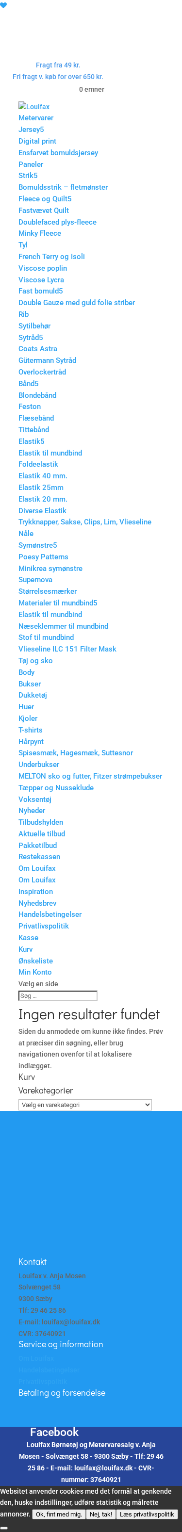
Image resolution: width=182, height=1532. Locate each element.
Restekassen (39, 856)
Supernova (35, 579)
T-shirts (30, 730)
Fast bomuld (38, 291)
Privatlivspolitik (43, 926)
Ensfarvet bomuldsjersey (58, 152)
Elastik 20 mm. (42, 499)
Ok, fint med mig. (59, 1514)
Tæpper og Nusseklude (56, 787)
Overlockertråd (42, 372)
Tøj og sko (35, 660)
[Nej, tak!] (4, 1528)
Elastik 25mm (41, 487)
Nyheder (31, 810)
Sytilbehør (34, 326)
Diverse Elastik (42, 510)
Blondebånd (37, 395)
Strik (25, 175)
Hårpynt (31, 741)
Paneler (30, 164)
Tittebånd (33, 429)
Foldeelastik (38, 464)
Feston (29, 406)
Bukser (29, 684)
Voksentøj (34, 799)
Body (26, 672)
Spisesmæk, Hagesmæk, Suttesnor (75, 753)
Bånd (26, 383)
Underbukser (38, 764)
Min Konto (35, 972)
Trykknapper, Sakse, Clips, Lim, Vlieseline (84, 522)
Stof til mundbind (46, 637)
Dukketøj (32, 695)
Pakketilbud (37, 845)
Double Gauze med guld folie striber (76, 302)
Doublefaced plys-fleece (57, 222)
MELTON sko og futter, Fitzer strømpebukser (90, 776)
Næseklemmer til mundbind (63, 626)
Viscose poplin (42, 268)
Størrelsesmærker (47, 591)
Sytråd (28, 337)
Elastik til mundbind (50, 453)
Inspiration (35, 891)
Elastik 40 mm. (42, 476)
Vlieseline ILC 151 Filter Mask (67, 649)
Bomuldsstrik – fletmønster (63, 187)
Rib (23, 314)
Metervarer (35, 118)
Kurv (25, 949)
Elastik (29, 441)
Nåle (25, 533)
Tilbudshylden (40, 822)
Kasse (28, 937)
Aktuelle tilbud (41, 834)
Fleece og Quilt (42, 199)
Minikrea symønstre (50, 568)
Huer (26, 706)
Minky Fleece (39, 233)
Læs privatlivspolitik (147, 1514)
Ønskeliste (35, 961)
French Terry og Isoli (51, 256)
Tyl (23, 245)
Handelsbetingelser (50, 914)
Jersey (29, 129)
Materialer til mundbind (55, 603)
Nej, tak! (101, 1514)
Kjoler (27, 718)
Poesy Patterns (43, 557)
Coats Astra (37, 348)
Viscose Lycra (41, 280)
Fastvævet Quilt (43, 210)
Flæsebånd (36, 418)
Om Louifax (37, 868)
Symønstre (35, 545)
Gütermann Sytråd (47, 360)
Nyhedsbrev (37, 903)
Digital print (37, 141)
